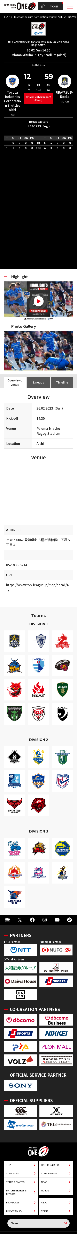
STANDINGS (12, 1173)
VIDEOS (45, 1190)
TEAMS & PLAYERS (15, 1182)
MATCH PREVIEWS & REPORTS (16, 1192)
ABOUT (45, 1202)
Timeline (62, 382)
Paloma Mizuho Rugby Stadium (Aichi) (38, 55)
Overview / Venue (14, 382)
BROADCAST (12, 1202)
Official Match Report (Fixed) (38, 98)
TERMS (44, 1211)
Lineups (38, 382)
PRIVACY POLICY (14, 1211)
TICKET (54, 6)
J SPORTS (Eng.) (39, 126)
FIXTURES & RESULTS (51, 1164)
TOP (7, 16)
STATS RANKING (49, 1173)
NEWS (44, 1182)
